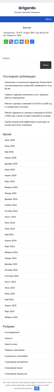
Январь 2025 (11, 193)
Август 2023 (10, 281)
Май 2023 (9, 299)
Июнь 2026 (10, 146)
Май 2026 (9, 151)
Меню (48, 19)
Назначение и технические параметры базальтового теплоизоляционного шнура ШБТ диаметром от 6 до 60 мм (28, 85)
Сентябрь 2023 (11, 276)
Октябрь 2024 (11, 211)
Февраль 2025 (11, 187)
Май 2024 (9, 234)
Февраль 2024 (11, 252)
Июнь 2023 (10, 293)
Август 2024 (10, 216)
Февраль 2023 (11, 317)
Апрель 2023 (10, 305)
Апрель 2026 (10, 157)
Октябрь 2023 (11, 270)
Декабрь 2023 (11, 264)
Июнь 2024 (10, 228)
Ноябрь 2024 (11, 205)
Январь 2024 (11, 258)
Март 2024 (10, 246)
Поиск (6, 58)
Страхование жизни (13, 367)
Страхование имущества (16, 373)
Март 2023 (9, 311)
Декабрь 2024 (11, 199)
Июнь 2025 (10, 169)
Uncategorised (12, 332)
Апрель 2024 (11, 240)
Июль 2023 (10, 287)
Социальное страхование (16, 356)
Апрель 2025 (11, 175)
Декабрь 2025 (11, 163)
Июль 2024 (10, 222)
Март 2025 (10, 181)
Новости (8, 338)
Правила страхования (15, 350)
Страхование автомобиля (16, 361)
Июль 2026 (10, 140)
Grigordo (27, 8)
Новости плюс (11, 344)
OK (37, 388)
